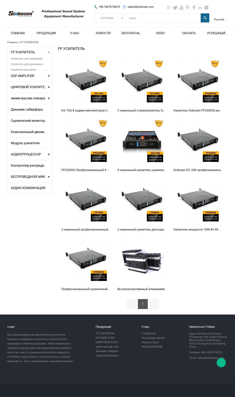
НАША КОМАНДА (152, 346)
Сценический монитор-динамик (35, 121)
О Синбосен (149, 333)
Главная (18, 33)
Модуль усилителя (25, 143)
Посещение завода (153, 337)
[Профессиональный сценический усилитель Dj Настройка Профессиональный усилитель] (86, 259)
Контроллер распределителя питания (39, 165)
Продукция (46, 33)
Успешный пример (217, 33)
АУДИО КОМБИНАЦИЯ (28, 188)
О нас (74, 33)
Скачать (189, 33)
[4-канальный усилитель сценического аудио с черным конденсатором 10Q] (142, 140)
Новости (103, 33)
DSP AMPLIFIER (22, 76)
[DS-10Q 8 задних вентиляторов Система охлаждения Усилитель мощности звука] (86, 81)
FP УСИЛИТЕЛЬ (29, 42)
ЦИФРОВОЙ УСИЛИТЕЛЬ (30, 87)
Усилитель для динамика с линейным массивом (27, 65)
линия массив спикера (28, 98)
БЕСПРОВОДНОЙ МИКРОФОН (33, 177)
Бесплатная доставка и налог (132, 33)
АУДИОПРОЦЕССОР (26, 154)
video (160, 33)
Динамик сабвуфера (27, 109)
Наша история (150, 342)
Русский (219, 19)
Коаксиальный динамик (29, 132)
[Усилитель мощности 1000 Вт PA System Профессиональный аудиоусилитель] (198, 200)
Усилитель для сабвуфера (27, 58)
